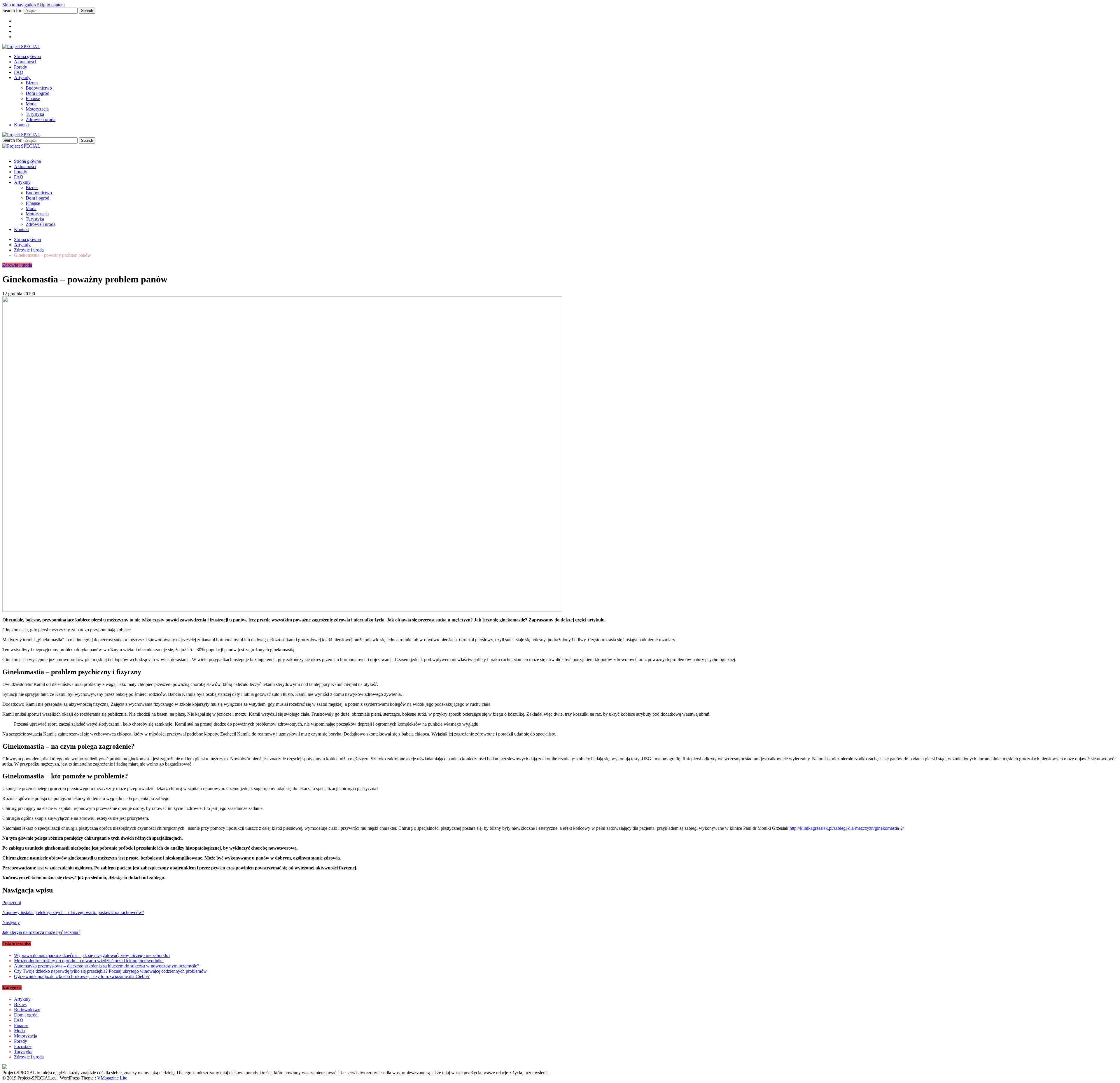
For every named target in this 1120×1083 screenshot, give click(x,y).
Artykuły (22, 77)
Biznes (32, 82)
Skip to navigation (19, 4)
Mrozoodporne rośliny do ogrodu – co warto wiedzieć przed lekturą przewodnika (89, 960)
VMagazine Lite (112, 1077)
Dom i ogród (37, 93)
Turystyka (35, 114)
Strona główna (27, 56)
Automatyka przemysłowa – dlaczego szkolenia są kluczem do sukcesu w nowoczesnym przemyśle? (106, 965)
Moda (31, 103)
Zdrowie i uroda (40, 119)
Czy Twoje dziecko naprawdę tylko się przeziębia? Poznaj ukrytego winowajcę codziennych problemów (110, 971)
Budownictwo (39, 87)
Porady (20, 66)
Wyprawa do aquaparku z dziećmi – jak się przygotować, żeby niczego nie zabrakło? (92, 955)
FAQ (18, 72)
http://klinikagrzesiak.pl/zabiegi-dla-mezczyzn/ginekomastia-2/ (847, 828)
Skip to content (51, 4)
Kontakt (21, 124)
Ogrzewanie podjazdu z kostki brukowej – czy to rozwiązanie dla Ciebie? (82, 976)
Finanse (33, 98)
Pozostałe (23, 1046)
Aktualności (25, 61)
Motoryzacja (37, 108)
